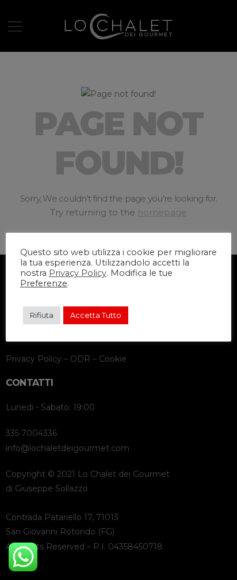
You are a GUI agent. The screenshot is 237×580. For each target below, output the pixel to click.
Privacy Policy (77, 273)
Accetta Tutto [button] (95, 315)
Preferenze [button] (43, 283)
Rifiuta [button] (41, 315)
